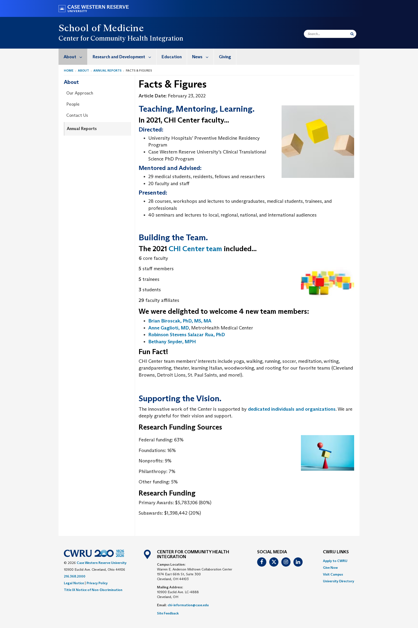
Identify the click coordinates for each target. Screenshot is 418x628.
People (73, 104)
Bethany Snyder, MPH (172, 341)
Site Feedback (168, 613)
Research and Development (119, 56)
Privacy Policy (97, 583)
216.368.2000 (74, 576)
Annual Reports (107, 70)
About (70, 56)
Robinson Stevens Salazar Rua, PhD (186, 334)
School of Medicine (101, 28)
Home (69, 70)
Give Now (330, 567)
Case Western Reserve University (102, 563)
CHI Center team (195, 248)
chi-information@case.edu (188, 605)
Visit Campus (333, 574)
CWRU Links (336, 552)
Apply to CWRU (335, 561)
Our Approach (79, 93)
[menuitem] (73, 57)
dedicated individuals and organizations (292, 409)
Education (172, 56)
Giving (225, 56)
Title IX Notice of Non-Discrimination (93, 590)
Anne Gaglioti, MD (168, 328)
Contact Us (77, 115)
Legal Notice (74, 583)
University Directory (338, 581)
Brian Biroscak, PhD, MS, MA (179, 321)
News (197, 56)
